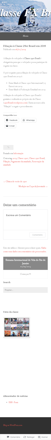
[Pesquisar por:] (25, 290)
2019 (14, 158)
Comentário (37, 235)
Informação (18, 153)
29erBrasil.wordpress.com (15, 102)
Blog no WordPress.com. (13, 425)
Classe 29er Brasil (37, 158)
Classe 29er (23, 158)
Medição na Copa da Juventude (32, 186)
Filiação (6, 161)
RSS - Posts (13, 402)
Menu (25, 36)
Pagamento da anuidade (21, 161)
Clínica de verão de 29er (16, 181)
